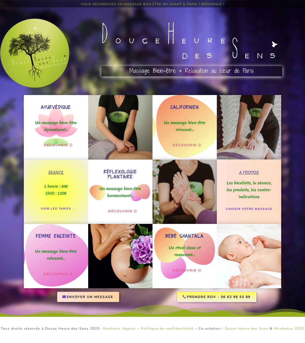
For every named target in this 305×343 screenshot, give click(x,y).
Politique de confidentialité (167, 328)
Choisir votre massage (249, 209)
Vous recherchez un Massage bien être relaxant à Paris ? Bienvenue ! (152, 4)
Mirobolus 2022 (289, 328)
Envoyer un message (90, 297)
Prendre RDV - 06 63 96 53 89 (218, 297)
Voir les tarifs (56, 209)
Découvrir (56, 145)
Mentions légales (119, 328)
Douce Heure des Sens (246, 328)
